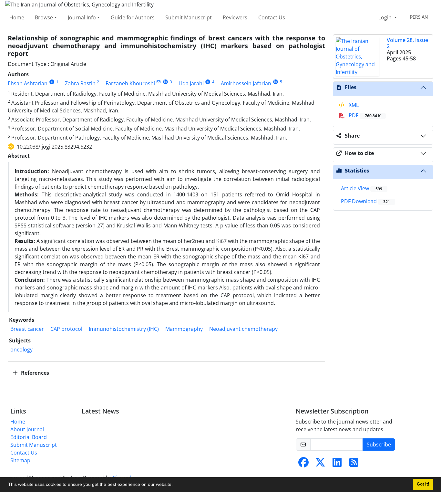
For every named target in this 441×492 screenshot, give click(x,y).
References (34, 372)
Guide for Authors (133, 17)
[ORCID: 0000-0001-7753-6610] (208, 82)
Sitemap (20, 460)
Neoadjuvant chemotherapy (243, 328)
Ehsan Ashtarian (27, 83)
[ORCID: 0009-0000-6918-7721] (52, 82)
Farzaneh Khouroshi (130, 83)
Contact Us (271, 17)
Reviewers (235, 17)
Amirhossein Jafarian (246, 83)
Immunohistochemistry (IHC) (124, 328)
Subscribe (379, 444)
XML (353, 105)
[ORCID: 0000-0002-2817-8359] (165, 82)
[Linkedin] (337, 464)
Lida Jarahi (191, 83)
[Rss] (354, 464)
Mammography (184, 328)
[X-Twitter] (320, 464)
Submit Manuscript (188, 17)
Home (16, 17)
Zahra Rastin (80, 83)
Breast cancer (27, 328)
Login (385, 17)
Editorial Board (28, 437)
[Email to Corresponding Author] (158, 82)
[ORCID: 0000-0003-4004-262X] (275, 82)
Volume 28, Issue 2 (407, 43)
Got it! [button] (423, 484)
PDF (364, 115)
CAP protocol (66, 328)
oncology (21, 349)
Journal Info (82, 17)
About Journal (27, 429)
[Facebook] (303, 464)
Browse (44, 17)
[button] (175, 485)
